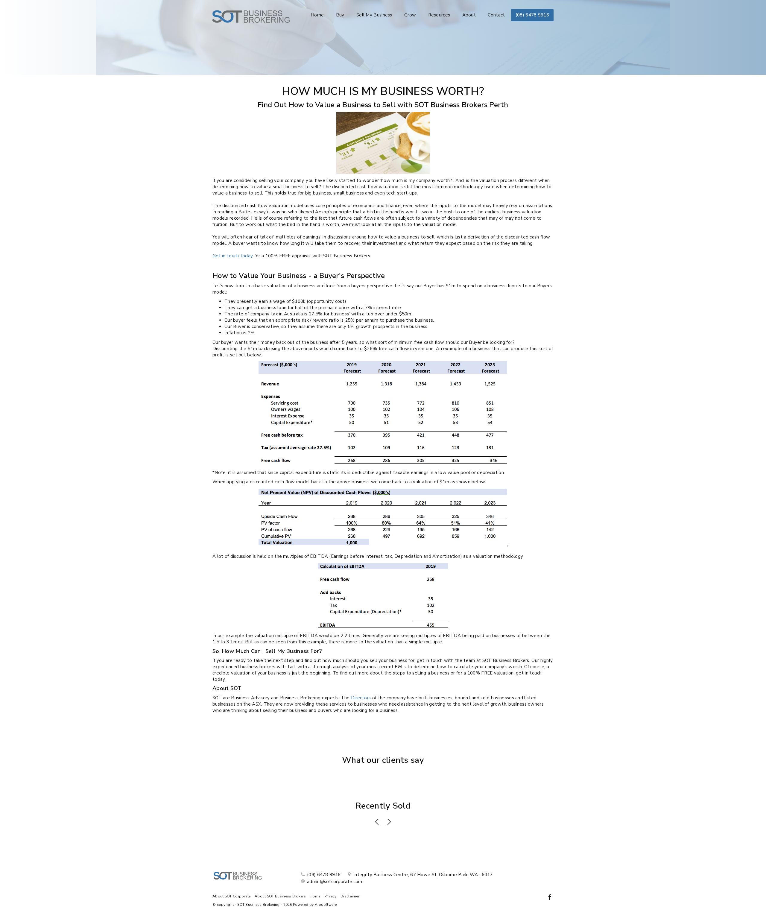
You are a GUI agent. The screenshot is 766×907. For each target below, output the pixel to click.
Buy (340, 15)
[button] (377, 822)
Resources (439, 15)
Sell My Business (374, 15)
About (469, 15)
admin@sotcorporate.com (334, 882)
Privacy (330, 896)
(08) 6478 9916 (532, 15)
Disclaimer (350, 896)
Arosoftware (326, 904)
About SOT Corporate (231, 896)
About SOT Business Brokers (280, 896)
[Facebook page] (550, 898)
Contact (496, 15)
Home (317, 15)
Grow (410, 15)
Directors (361, 698)
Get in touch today (232, 256)
